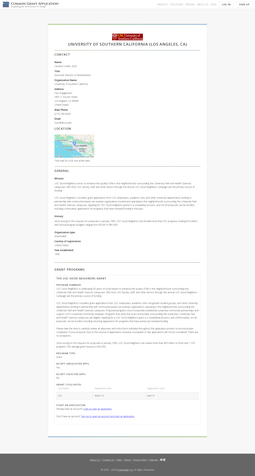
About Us (202, 4)
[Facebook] (161, 459)
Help (119, 459)
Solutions (176, 4)
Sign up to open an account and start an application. (108, 416)
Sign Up (244, 4)
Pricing (190, 4)
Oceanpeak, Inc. (125, 469)
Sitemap (153, 459)
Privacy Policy (140, 459)
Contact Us (108, 459)
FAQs (213, 4)
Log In (226, 4)
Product (162, 4)
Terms (127, 459)
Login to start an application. (97, 408)
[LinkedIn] (164, 459)
